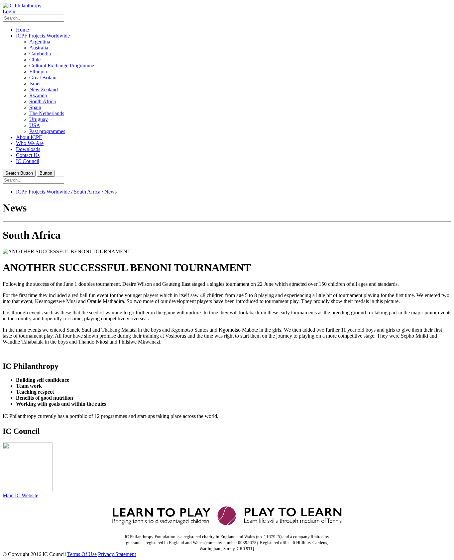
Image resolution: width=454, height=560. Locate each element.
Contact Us (28, 155)
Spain (35, 107)
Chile (35, 59)
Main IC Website (20, 495)
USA (34, 125)
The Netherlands (46, 113)
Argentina (39, 41)
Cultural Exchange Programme (61, 65)
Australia (38, 47)
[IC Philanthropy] (22, 5)
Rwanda (38, 95)
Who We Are (30, 143)
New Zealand (43, 89)
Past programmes (47, 131)
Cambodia (40, 53)
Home (22, 30)
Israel (35, 83)
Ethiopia (38, 71)
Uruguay (38, 119)
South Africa (42, 101)
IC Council (27, 161)
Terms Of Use (82, 554)
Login (9, 11)
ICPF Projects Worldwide (43, 36)
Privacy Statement (117, 554)
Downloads (28, 149)
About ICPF (29, 137)
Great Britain (43, 77)
